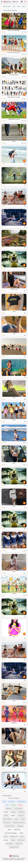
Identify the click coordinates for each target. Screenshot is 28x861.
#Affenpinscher (13, 836)
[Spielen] (24, 27)
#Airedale (6, 840)
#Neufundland (9, 843)
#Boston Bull (17, 829)
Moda (14, 506)
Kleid (14, 6)
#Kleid (4, 801)
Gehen (14, 141)
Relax (14, 745)
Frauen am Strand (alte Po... (14, 52)
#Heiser (23, 819)
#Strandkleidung (21, 801)
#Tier (7, 805)
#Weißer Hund (21, 840)
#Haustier (13, 805)
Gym (14, 789)
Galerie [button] (16, 1)
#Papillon (6, 812)
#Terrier (22, 836)
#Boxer (9, 829)
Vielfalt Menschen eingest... (14, 97)
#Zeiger (13, 840)
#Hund (20, 805)
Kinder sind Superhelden (14, 30)
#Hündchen (21, 812)
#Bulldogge (20, 826)
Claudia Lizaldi (14, 289)
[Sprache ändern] (26, 1)
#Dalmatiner (8, 808)
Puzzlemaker (13, 858)
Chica (14, 311)
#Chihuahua (21, 815)
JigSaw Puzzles (5, 858)
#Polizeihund (19, 843)
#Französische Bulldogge (11, 833)
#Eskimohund (7, 822)
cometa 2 (14, 593)
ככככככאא (14, 723)
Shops (14, 419)
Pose (14, 333)
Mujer (14, 463)
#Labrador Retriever (9, 826)
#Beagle (13, 815)
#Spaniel (13, 812)
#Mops (5, 836)
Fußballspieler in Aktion (14, 119)
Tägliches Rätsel (7, 6)
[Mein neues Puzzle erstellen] (22, 1)
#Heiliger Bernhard (14, 847)
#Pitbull (21, 833)
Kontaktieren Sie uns (19, 859)
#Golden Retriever (7, 819)
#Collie (16, 819)
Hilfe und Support (21, 858)
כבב (14, 636)
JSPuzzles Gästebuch (9, 859)
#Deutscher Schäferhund (18, 822)
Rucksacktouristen (14, 74)
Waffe (23, 6)
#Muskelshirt (12, 801)
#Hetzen (6, 815)
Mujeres (14, 549)
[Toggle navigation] (2, 1)
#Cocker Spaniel (18, 808)
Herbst (18, 6)
